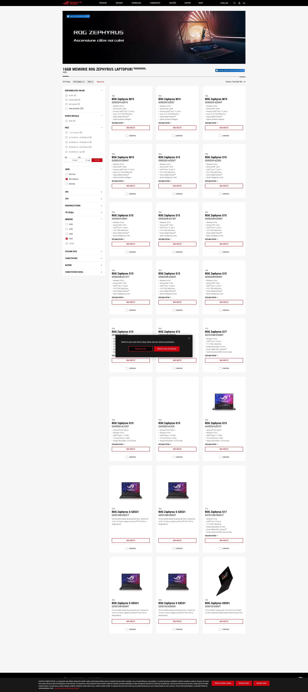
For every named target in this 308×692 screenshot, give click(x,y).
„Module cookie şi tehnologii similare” (66, 688)
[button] (79, 81)
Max (79, 157)
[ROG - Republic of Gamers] (72, 3)
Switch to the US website (166, 349)
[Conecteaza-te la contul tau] (239, 3)
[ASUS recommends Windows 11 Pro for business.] (81, 16)
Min (66, 157)
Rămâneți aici (140, 349)
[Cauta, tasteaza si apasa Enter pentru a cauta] (234, 3)
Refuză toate (244, 683)
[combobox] (238, 82)
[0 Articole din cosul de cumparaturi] (244, 3)
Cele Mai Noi (237, 82)
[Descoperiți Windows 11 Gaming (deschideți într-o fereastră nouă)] (230, 70)
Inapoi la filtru (65, 279)
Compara (132, 136)
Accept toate (261, 683)
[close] (189, 338)
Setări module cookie (223, 683)
